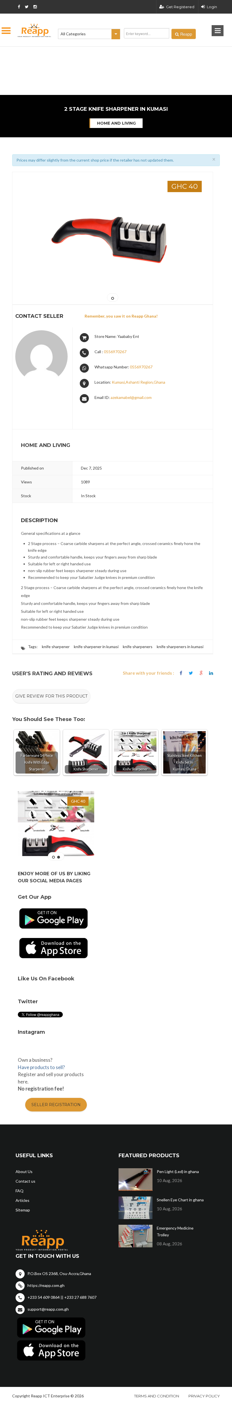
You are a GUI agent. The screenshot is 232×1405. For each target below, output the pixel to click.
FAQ (19, 1190)
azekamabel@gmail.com (131, 397)
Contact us (25, 1181)
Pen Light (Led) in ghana (178, 1171)
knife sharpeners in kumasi (180, 646)
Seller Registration (56, 1104)
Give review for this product (51, 696)
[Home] (34, 30)
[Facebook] (181, 673)
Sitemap (23, 1210)
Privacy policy (204, 1396)
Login (212, 7)
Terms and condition (156, 1396)
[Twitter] (191, 673)
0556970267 (115, 351)
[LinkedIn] (211, 673)
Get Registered (180, 7)
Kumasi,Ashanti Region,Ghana (138, 382)
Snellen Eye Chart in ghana (180, 1199)
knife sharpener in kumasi (96, 646)
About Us (24, 1171)
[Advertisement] (87, 54)
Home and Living (116, 123)
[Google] (201, 673)
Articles (22, 1200)
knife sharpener (56, 646)
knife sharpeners (137, 646)
